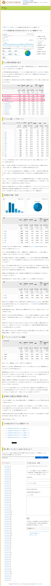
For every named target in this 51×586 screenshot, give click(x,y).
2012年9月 (7, 536)
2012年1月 (7, 550)
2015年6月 (7, 481)
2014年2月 (7, 507)
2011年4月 (7, 566)
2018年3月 (7, 466)
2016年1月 (7, 474)
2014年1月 (7, 509)
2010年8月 (7, 580)
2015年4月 (7, 483)
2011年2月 (7, 569)
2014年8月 (7, 497)
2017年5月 (7, 467)
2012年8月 (7, 538)
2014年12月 (7, 490)
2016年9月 (7, 469)
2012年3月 (7, 547)
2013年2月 (7, 528)
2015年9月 (7, 479)
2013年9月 (7, 516)
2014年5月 (7, 502)
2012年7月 (7, 540)
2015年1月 (7, 488)
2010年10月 (7, 576)
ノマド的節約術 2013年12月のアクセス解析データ (17, 433)
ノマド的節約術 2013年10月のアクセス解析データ (17, 437)
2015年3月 (7, 485)
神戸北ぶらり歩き (33, 534)
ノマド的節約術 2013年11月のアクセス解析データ (17, 435)
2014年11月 (7, 492)
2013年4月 (7, 524)
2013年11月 (7, 512)
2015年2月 (7, 486)
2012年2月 (7, 549)
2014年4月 (7, 504)
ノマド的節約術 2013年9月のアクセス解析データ (17, 428)
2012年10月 (7, 535)
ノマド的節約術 (6, 66)
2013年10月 (7, 514)
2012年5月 (7, 543)
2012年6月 (7, 542)
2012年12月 (7, 531)
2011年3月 (7, 568)
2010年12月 (7, 573)
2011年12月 (7, 552)
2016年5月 (7, 472)
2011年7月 (7, 561)
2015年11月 (7, 476)
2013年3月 (7, 526)
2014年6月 (7, 500)
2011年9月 (7, 557)
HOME (4, 27)
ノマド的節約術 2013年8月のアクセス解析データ (17, 430)
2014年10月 (7, 493)
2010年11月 (7, 575)
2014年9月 (7, 495)
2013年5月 (7, 523)
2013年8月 (7, 517)
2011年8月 (7, 559)
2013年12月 (7, 511)
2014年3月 (7, 505)
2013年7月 (7, 519)
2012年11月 (7, 533)
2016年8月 (7, 471)
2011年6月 (7, 562)
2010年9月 (7, 578)
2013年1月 (7, 530)
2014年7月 (7, 498)
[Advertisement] (26, 14)
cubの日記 (39, 72)
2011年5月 (7, 564)
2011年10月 (7, 556)
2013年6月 (7, 521)
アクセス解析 (10, 27)
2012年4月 (7, 545)
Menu (5, 8)
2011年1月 (7, 571)
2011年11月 (7, 554)
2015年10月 (7, 478)
